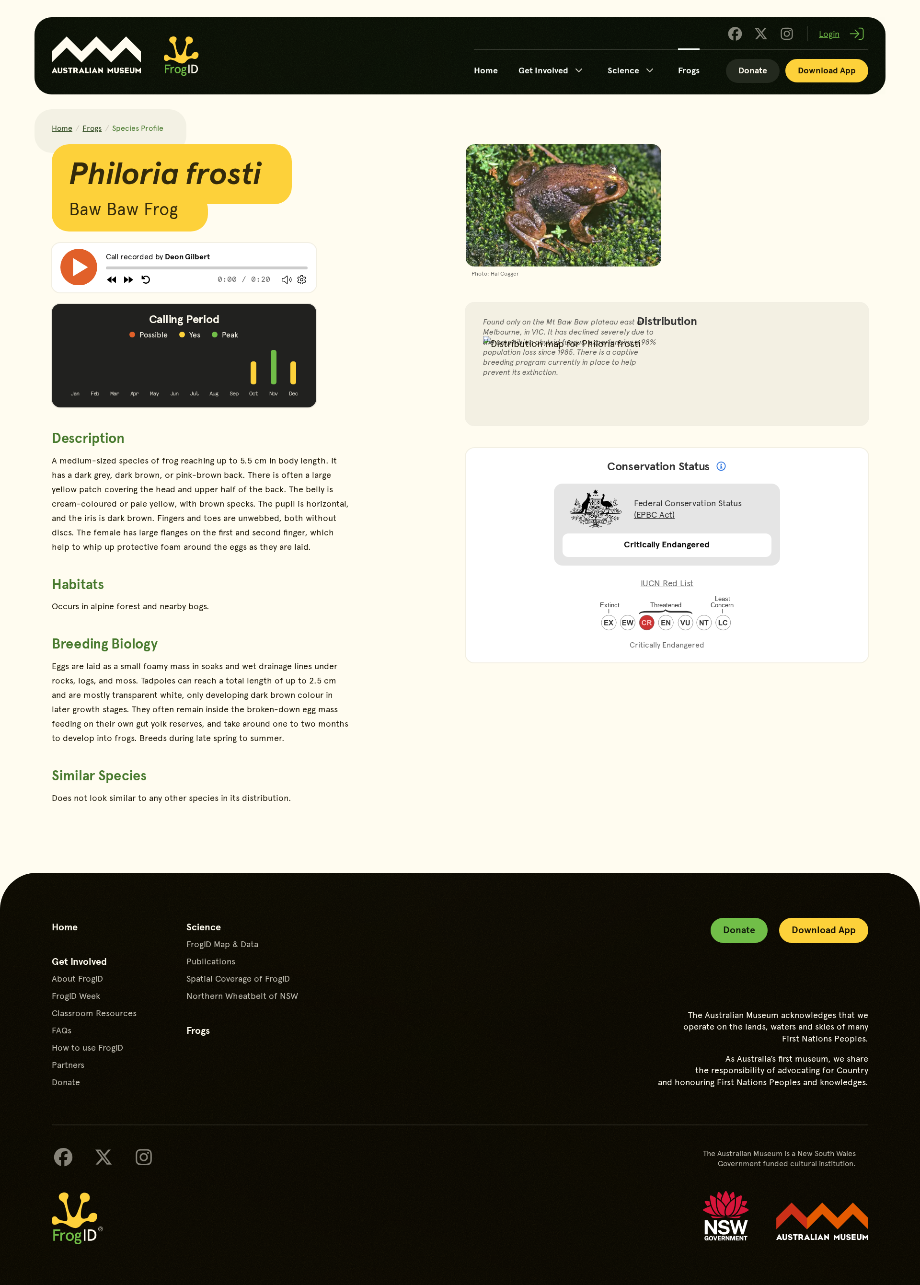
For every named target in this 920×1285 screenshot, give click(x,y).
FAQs (61, 1030)
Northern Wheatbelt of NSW (242, 995)
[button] (78, 267)
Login (829, 33)
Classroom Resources (94, 1013)
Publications (210, 961)
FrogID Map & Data (222, 943)
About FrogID (77, 978)
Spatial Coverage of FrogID (238, 978)
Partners (68, 1064)
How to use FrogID (87, 1047)
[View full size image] (563, 212)
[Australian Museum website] (822, 1221)
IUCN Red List (667, 583)
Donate (752, 70)
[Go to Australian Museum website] (96, 54)
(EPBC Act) (654, 514)
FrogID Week (76, 995)
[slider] (106, 268)
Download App (827, 70)
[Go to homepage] (181, 56)
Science (623, 70)
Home (486, 70)
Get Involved (543, 70)
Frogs (689, 70)
